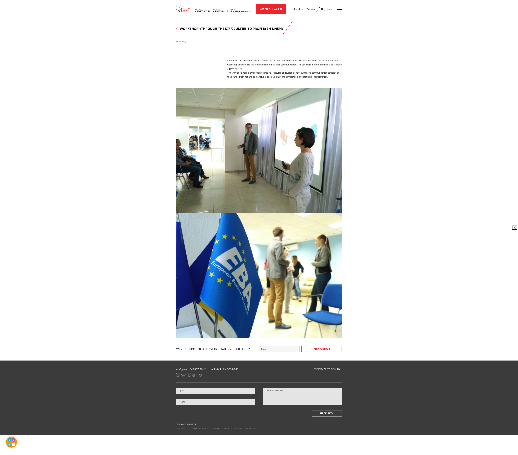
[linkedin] (200, 375)
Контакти (250, 428)
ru (292, 9)
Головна (180, 428)
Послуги (311, 9)
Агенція (239, 428)
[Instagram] (194, 375)
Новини (217, 428)
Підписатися (322, 349)
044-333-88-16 (220, 11)
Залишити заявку (271, 8)
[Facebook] (189, 375)
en (297, 9)
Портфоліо (326, 9)
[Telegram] (178, 375)
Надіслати (326, 413)
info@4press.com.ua (241, 11)
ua (302, 9)
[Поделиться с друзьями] (514, 228)
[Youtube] (183, 375)
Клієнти (228, 428)
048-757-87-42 (202, 11)
